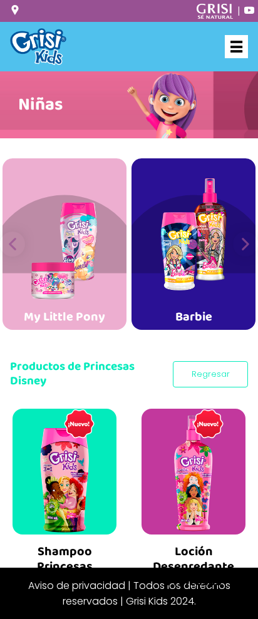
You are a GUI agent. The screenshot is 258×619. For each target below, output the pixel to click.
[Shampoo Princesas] (64, 468)
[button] (12, 244)
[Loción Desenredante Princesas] (193, 468)
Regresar (211, 374)
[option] (64, 244)
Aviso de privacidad (76, 585)
